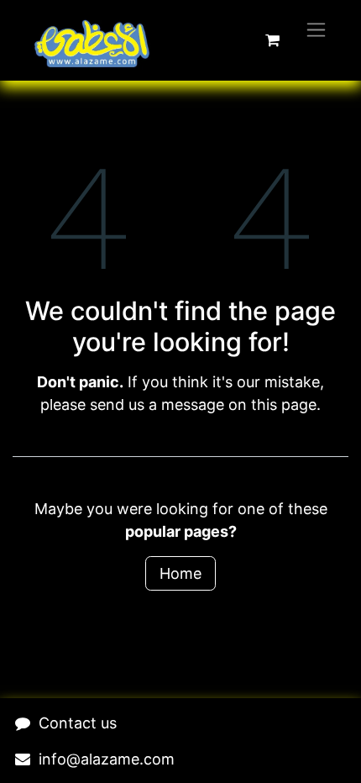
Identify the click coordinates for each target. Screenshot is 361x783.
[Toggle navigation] (316, 29)
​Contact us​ (78, 723)
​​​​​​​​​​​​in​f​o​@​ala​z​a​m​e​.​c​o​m (107, 759)
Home (180, 573)
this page (284, 404)
